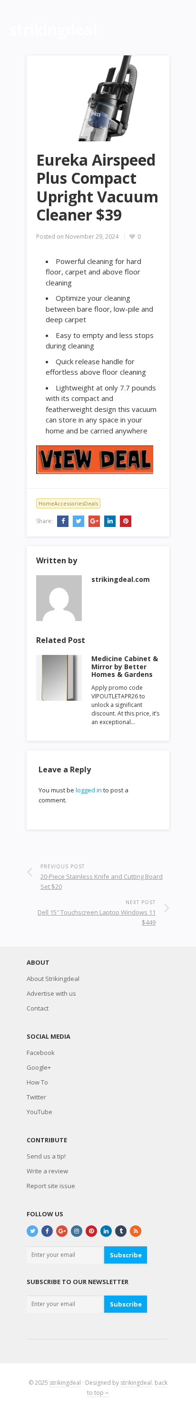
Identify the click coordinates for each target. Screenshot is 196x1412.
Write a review (47, 1171)
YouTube (39, 1111)
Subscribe (126, 1255)
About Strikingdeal (53, 978)
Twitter (36, 1097)
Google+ (39, 1067)
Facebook (41, 1052)
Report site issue (51, 1185)
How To (37, 1082)
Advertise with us (51, 993)
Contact (38, 1008)
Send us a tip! (46, 1156)
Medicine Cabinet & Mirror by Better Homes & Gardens (124, 666)
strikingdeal (65, 1383)
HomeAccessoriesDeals (68, 503)
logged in (89, 790)
